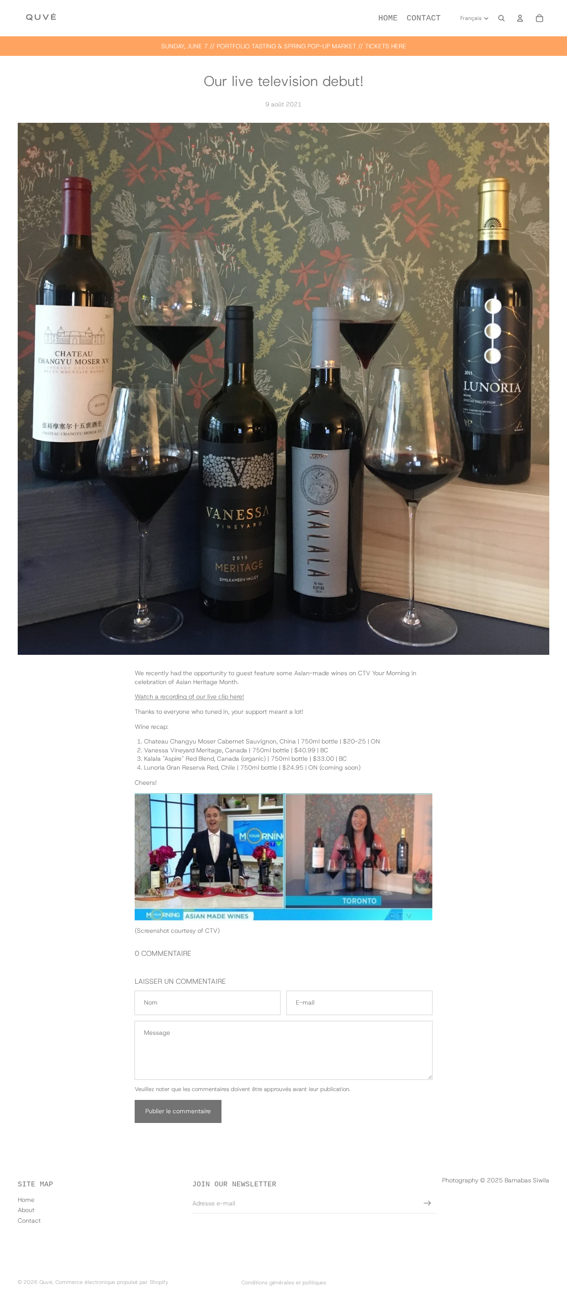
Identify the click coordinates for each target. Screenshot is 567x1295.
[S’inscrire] (427, 1203)
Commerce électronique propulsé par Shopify (111, 1282)
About (26, 1210)
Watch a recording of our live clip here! (189, 696)
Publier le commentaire (178, 1111)
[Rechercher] (501, 18)
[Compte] (520, 18)
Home (26, 1200)
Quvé (45, 1282)
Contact (29, 1221)
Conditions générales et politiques (283, 1282)
